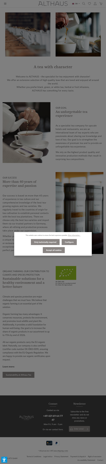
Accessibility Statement (86, 460)
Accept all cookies (54, 250)
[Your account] (95, 3)
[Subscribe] (87, 429)
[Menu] (5, 3)
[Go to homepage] (53, 3)
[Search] (83, 3)
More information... (74, 235)
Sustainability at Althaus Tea (18, 375)
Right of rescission (94, 456)
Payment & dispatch (78, 456)
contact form (57, 429)
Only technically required (45, 242)
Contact (100, 460)
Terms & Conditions (34, 456)
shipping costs (62, 451)
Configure (69, 242)
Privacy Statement (61, 456)
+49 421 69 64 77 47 (53, 417)
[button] (4, 460)
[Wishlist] (89, 3)
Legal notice (47, 456)
